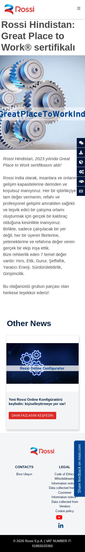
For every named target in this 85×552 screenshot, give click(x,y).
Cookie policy (64, 511)
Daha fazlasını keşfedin (32, 415)
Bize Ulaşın (24, 474)
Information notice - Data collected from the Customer (65, 488)
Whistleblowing (65, 478)
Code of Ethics (65, 474)
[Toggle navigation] (78, 9)
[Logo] (42, 453)
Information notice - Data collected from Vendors (64, 501)
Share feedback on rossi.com (79, 468)
